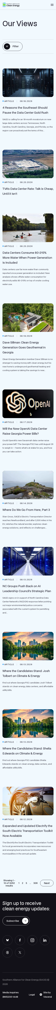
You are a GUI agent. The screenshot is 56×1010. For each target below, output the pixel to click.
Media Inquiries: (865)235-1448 (10, 994)
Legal (32, 994)
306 (35, 882)
